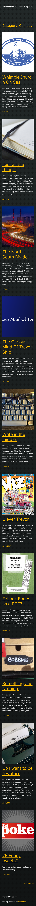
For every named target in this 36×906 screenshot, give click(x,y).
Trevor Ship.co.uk (9, 7)
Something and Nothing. (17, 686)
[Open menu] (3, 11)
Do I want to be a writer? (17, 771)
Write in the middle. (13, 437)
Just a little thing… (13, 167)
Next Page (29, 883)
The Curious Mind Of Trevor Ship (17, 347)
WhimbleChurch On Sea (16, 79)
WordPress (22, 902)
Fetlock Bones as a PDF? (16, 601)
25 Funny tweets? (11, 858)
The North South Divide (15, 254)
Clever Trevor (15, 519)
